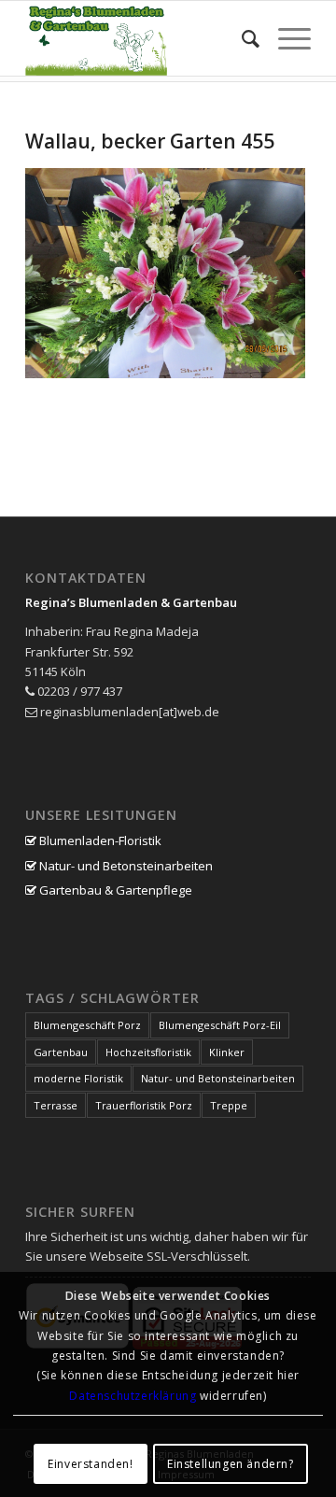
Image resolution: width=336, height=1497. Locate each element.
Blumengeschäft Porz (87, 1025)
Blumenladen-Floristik (98, 840)
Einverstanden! (90, 1464)
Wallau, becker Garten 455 (149, 141)
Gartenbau (61, 1052)
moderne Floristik (78, 1078)
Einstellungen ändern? (230, 1464)
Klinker (227, 1052)
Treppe (228, 1105)
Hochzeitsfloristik (148, 1052)
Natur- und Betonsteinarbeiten (124, 865)
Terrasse (55, 1105)
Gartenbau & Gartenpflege (114, 890)
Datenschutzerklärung (132, 1396)
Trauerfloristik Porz (143, 1105)
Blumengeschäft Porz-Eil (220, 1025)
